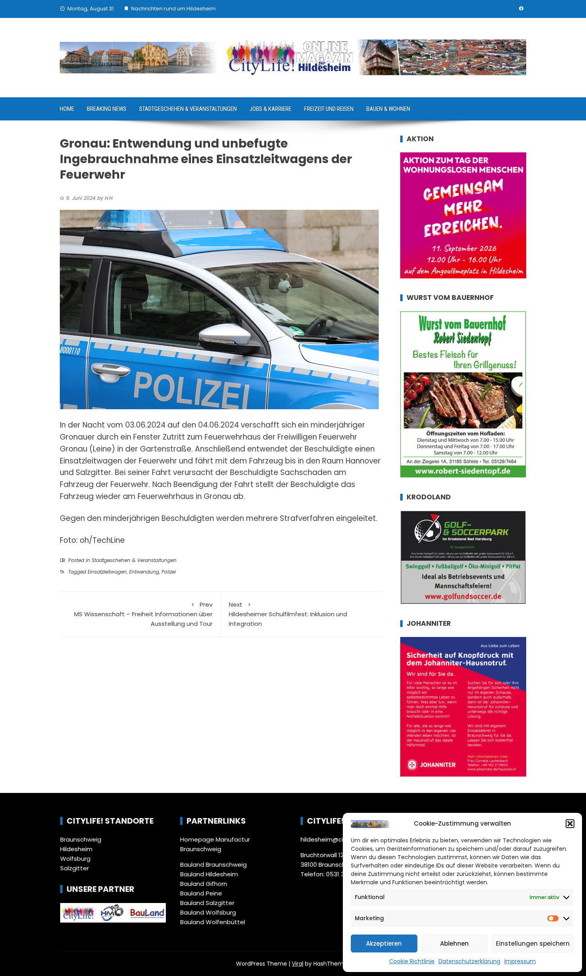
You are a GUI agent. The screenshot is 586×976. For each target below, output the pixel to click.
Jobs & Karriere (270, 108)
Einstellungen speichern (533, 943)
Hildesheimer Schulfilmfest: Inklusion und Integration (288, 614)
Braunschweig (80, 839)
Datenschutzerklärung (469, 961)
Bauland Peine (201, 893)
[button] (570, 824)
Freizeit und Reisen (329, 108)
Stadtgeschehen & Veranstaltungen (188, 108)
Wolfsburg (75, 858)
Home (67, 108)
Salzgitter (74, 868)
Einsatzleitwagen (107, 571)
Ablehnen (454, 943)
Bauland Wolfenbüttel (212, 922)
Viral (297, 964)
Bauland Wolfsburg (208, 912)
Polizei (168, 571)
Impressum (520, 961)
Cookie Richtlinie (412, 961)
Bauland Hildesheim (209, 874)
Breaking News (106, 108)
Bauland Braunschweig (213, 864)
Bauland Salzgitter (207, 903)
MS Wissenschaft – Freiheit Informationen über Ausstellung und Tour (143, 614)
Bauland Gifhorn (203, 883)
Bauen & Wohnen (388, 108)
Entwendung (144, 571)
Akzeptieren (384, 943)
